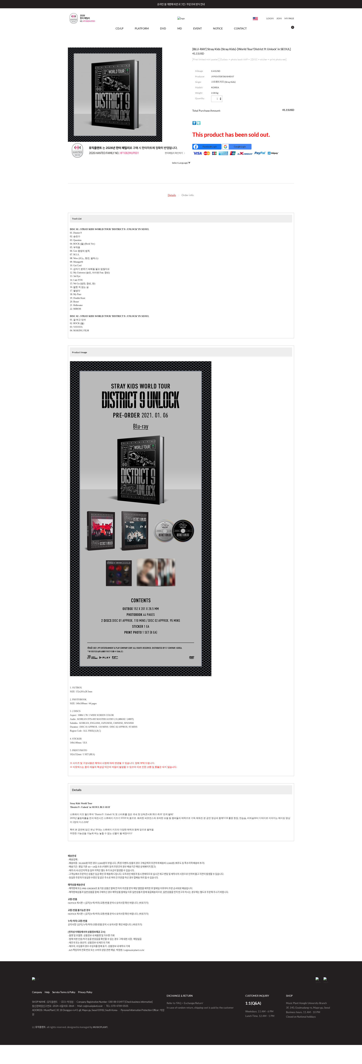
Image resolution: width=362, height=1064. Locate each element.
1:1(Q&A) (253, 1003)
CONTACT (240, 28)
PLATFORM (142, 28)
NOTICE (218, 28)
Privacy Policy (85, 992)
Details (172, 195)
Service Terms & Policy (63, 992)
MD (179, 28)
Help (47, 992)
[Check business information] (139, 1001)
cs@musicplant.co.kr (93, 1005)
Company (37, 992)
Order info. (188, 195)
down (220, 99)
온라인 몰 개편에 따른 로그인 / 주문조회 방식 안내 (181, 4)
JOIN (279, 18)
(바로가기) (144, 902)
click (255, 19)
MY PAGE (289, 18)
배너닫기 (353, 4)
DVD (163, 28)
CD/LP (119, 28)
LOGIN (270, 18)
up (220, 98)
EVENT (197, 28)
